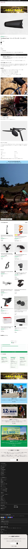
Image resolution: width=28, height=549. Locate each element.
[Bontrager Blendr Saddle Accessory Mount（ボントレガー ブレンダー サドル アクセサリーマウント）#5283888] (7, 251)
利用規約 (2, 496)
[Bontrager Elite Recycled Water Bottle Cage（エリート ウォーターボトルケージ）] (21, 233)
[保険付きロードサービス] (14, 433)
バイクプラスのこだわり (4, 464)
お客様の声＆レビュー (3, 472)
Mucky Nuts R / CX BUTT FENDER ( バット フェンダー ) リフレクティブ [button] (13, 367)
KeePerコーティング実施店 (4, 488)
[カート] (25, 2)
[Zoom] (27, 33)
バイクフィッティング (3, 487)
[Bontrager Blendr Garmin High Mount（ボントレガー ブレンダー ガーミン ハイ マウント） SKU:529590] (7, 287)
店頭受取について (3, 499)
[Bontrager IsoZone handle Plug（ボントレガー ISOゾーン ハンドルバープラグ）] (21, 305)
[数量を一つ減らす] (1, 46)
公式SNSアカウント (3, 474)
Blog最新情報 (2, 473)
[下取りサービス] (14, 391)
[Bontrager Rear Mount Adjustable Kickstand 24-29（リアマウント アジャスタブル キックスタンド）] (7, 232)
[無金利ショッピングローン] (14, 411)
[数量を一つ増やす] (4, 46)
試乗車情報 (2, 481)
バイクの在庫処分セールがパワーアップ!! (14, 0)
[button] (2, 36)
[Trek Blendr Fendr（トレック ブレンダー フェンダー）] (21, 324)
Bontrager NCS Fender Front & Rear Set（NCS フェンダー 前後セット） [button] (22, 364)
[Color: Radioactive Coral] (18, 235)
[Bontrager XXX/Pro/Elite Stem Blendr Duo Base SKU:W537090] (21, 286)
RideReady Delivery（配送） (4, 483)
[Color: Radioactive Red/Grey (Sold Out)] (19, 235)
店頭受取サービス (3, 482)
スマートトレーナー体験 (4, 491)
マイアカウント (2, 475)
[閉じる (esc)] (27, 534)
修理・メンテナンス (3, 486)
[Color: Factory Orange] (15, 235)
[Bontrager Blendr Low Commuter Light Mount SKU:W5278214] (7, 268)
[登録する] (17, 543)
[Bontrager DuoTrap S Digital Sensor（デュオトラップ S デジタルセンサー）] (21, 251)
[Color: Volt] (16, 235)
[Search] (26, 4)
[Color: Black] (15, 253)
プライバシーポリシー (3, 501)
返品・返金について (3, 500)
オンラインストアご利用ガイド (4, 494)
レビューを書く (14, 351)
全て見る (26, 222)
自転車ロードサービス (3, 480)
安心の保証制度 (2, 467)
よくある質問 (2, 495)
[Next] (26, 13)
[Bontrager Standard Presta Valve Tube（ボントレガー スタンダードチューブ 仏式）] (7, 324)
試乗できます (2, 468)
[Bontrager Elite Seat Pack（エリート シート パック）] (7, 305)
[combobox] (14, 4)
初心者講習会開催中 (3, 469)
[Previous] (24, 13)
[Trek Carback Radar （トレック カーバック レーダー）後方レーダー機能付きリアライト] (21, 269)
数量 (1, 44)
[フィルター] (1, 354)
